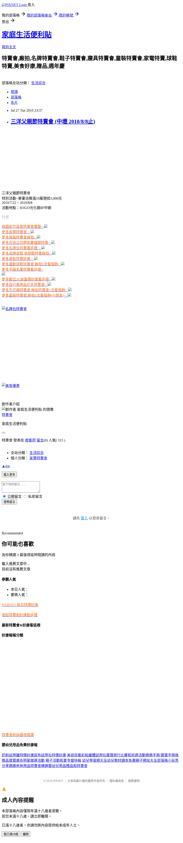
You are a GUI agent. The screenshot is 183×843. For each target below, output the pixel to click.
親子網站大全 (146, 760)
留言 (40, 440)
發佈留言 (9, 502)
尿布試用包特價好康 (50, 755)
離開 (26, 834)
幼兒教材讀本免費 (121, 760)
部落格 (16, 97)
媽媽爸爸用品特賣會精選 (28, 766)
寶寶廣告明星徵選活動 (27, 760)
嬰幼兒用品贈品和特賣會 (67, 766)
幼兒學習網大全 (94, 760)
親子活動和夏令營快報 (63, 760)
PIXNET (58, 780)
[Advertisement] (30, 157)
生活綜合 (38, 83)
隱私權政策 (116, 780)
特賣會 (7, 415)
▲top (6, 466)
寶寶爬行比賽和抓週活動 (126, 755)
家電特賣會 (38, 458)
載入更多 (9, 474)
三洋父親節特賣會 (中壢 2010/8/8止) (53, 121)
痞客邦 (30, 440)
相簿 (14, 92)
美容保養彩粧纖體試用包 (86, 755)
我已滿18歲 (11, 834)
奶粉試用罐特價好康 (18, 755)
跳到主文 (9, 47)
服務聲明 (134, 780)
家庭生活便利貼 (27, 35)
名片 (14, 103)
